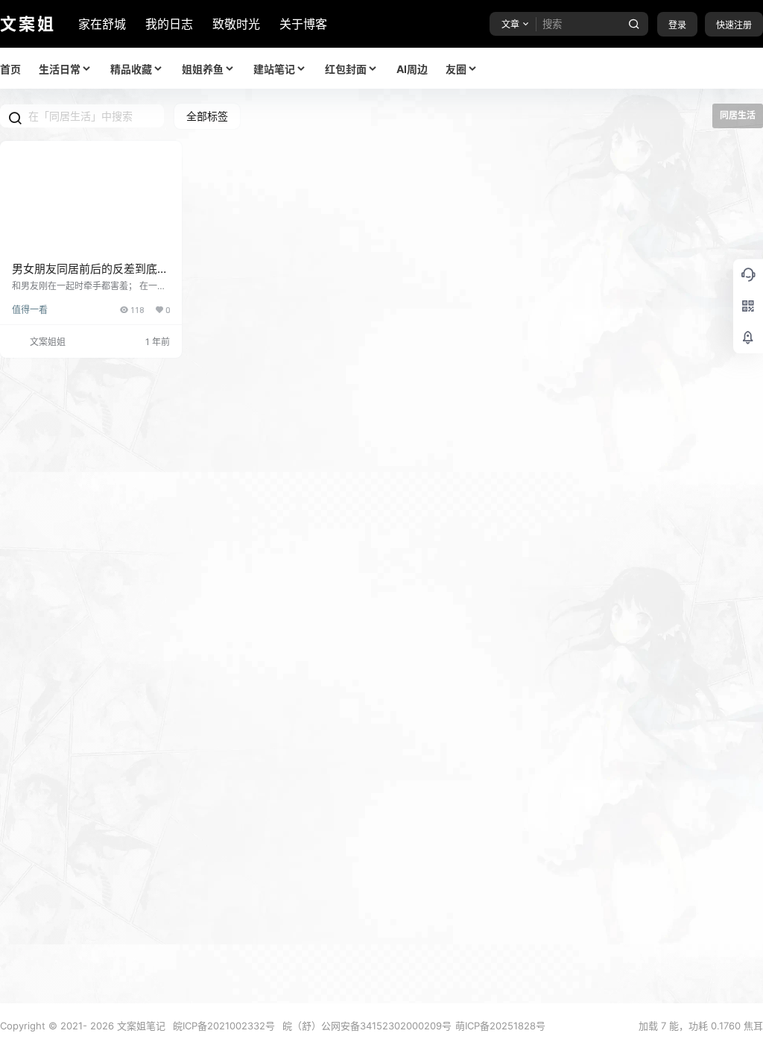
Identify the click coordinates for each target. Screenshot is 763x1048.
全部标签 (207, 116)
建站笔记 (274, 69)
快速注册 (734, 25)
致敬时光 (236, 23)
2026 (102, 1026)
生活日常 (59, 69)
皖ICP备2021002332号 (224, 1026)
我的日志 (169, 23)
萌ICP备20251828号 (500, 1026)
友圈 (456, 69)
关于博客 (303, 23)
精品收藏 (131, 69)
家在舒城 (102, 23)
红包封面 (346, 69)
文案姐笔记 (139, 1026)
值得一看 (30, 309)
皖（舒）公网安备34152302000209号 (367, 1026)
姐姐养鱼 (203, 69)
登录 (677, 25)
